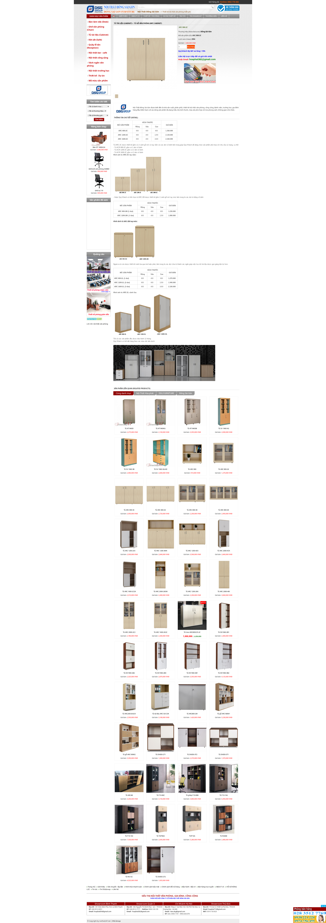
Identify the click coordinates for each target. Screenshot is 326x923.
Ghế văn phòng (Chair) (95, 28)
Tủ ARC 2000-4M (224, 591)
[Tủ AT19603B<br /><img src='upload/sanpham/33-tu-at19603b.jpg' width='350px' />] (192, 411)
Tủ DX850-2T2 (160, 877)
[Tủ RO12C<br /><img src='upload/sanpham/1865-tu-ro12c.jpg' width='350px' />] (129, 860)
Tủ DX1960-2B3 (160, 673)
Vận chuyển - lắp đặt (115, 887)
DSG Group (116, 921)
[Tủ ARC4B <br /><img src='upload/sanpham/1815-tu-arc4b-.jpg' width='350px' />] (129, 778)
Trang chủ (91, 887)
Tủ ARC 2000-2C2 (129, 632)
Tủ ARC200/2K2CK (129, 713)
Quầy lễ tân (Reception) (93, 46)
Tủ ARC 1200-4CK (192, 550)
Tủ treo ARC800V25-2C (192, 632)
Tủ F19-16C (129, 836)
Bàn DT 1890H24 (99, 147)
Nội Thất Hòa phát (145, 393)
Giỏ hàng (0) (214, 2)
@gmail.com (107, 911)
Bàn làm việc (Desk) (98, 21)
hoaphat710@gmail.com (217, 909)
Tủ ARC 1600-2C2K (129, 591)
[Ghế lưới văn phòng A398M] (99, 159)
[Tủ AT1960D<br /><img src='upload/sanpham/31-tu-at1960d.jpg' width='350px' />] (129, 411)
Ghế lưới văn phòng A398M (99, 169)
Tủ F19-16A (224, 795)
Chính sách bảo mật (151, 887)
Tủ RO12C (129, 877)
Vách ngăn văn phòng (95, 64)
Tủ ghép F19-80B (192, 795)
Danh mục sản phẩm (99, 16)
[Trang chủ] (114, 16)
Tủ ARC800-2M (192, 713)
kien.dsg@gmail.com (177, 911)
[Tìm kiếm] (212, 7)
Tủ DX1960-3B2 (223, 673)
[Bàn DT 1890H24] (99, 138)
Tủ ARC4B (129, 795)
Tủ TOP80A (161, 836)
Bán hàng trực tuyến (206, 887)
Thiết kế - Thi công (151, 16)
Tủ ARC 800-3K (192, 510)
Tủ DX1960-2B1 (223, 632)
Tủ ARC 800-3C (129, 510)
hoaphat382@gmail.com (141, 911)
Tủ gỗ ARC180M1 (223, 713)
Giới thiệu (123, 16)
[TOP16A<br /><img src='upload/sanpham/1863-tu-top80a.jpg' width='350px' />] (192, 819)
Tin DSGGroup (196, 16)
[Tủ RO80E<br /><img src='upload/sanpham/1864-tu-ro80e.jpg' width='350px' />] (223, 819)
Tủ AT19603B (192, 428)
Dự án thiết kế (169, 16)
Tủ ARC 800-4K (223, 510)
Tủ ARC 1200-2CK (129, 550)
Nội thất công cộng (98, 57)
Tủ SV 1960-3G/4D (160, 469)
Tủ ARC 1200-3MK (160, 550)
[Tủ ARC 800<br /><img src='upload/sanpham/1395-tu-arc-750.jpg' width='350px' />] (192, 452)
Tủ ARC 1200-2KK (192, 591)
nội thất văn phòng (100, 324)
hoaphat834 (98, 911)
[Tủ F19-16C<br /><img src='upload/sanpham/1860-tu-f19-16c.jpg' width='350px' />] (129, 819)
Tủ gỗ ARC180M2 (129, 754)
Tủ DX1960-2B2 (129, 673)
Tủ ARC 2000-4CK (223, 550)
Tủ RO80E (223, 836)
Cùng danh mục (123, 393)
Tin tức (182, 16)
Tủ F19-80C (161, 795)
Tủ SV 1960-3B (129, 469)
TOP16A (192, 836)
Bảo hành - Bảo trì (189, 887)
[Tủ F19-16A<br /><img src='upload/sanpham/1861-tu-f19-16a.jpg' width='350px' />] (223, 778)
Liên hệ (224, 16)
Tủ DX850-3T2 (192, 754)
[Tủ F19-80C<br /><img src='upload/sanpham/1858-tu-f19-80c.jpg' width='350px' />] (160, 778)
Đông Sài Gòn (206, 31)
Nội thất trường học (99, 70)
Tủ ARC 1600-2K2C (160, 632)
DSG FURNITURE (166, 393)
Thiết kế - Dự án (97, 75)
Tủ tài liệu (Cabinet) (98, 34)
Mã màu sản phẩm (98, 80)
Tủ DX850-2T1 (160, 754)
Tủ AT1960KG (160, 428)
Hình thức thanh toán (133, 887)
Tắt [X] (323, 906)
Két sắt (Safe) (95, 39)
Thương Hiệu (211, 16)
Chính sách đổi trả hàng (170, 887)
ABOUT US (136, 16)
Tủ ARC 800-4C (160, 510)
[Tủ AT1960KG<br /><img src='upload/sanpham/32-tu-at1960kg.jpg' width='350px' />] (160, 411)
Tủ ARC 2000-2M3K (161, 591)
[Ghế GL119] (99, 181)
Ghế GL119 (99, 190)
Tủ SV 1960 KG (223, 428)
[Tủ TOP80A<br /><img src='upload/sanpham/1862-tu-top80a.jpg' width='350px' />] (160, 819)
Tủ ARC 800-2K (223, 469)
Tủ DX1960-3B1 (192, 673)
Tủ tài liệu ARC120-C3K (160, 713)
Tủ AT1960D (129, 428)
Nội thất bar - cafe (98, 52)
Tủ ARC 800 (192, 469)
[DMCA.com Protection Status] (94, 318)
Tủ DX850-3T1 (224, 754)
